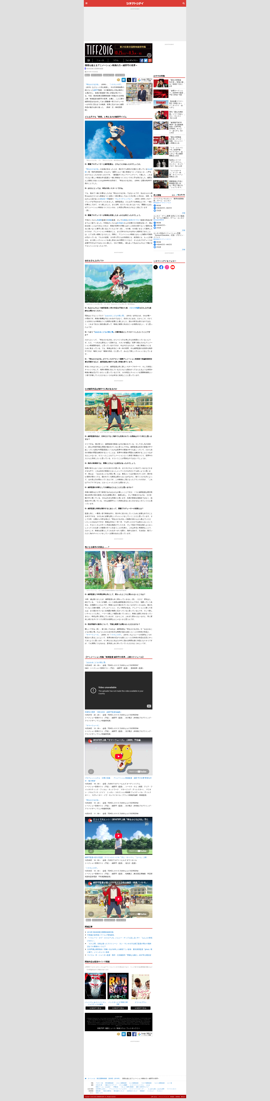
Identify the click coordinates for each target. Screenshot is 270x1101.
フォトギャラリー (133, 1028)
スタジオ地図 (134, 308)
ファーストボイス (171, 1089)
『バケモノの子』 (115, 84)
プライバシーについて (163, 1096)
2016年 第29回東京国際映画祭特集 (100, 932)
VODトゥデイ (99, 1093)
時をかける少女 (92, 169)
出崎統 (124, 220)
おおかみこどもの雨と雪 (104, 332)
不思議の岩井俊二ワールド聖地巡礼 (100, 935)
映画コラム (121, 1028)
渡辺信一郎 (104, 199)
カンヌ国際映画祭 (133, 1083)
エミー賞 (169, 1083)
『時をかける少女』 (92, 84)
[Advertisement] (135, 25)
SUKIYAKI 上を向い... (101, 1089)
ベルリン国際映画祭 (159, 1083)
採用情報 (178, 1096)
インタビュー (150, 1091)
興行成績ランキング (119, 1091)
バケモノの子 (120, 75)
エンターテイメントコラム (137, 1085)
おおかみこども (108, 75)
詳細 (183, 213)
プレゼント (160, 1091)
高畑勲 (99, 220)
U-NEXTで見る (95, 1008)
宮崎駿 (109, 220)
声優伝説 (115, 1087)
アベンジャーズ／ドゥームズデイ (118, 1089)
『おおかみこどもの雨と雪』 (114, 315)
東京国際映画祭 (109, 1083)
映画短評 (142, 1091)
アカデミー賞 (99, 1083)
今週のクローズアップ (110, 1085)
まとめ (148, 1085)
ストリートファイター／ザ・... (137, 1089)
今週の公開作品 (107, 1091)
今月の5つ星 (99, 1085)
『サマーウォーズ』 (92, 634)
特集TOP (100, 1028)
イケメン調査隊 (123, 1085)
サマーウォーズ (96, 75)
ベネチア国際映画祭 (146, 1083)
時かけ (87, 75)
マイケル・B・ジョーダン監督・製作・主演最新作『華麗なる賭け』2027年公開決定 (119, 955)
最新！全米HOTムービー (142, 1087)
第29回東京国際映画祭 (94, 68)
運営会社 (183, 1096)
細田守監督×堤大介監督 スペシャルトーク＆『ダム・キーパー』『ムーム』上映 (116, 857)
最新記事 (98, 1091)
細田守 (95, 90)
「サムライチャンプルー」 (124, 199)
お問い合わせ (154, 1096)
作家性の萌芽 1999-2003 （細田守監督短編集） (103, 712)
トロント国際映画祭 (121, 1083)
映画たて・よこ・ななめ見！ (103, 1087)
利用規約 (172, 1096)
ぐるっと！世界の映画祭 (127, 1087)
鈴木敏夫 (120, 223)
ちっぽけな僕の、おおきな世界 (156, 1089)
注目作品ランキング (132, 1091)
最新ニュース (110, 1028)
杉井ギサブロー (135, 220)
